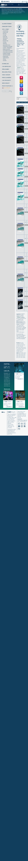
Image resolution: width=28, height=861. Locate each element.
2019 (20, 355)
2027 (20, 352)
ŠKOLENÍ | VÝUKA (6, 72)
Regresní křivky (22, 11)
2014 (22, 356)
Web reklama (10, 430)
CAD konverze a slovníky (7, 46)
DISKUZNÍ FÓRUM (6, 26)
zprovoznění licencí (6, 45)
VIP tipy (4, 59)
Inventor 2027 (4, 10)
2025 (24, 352)
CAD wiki (4, 60)
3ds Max (21, 342)
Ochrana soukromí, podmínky (12, 433)
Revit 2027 (12, 10)
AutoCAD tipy (5, 30)
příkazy (14, 12)
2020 (17, 355)
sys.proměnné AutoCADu (7, 50)
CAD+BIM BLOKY (6, 66)
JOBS (20, 401)
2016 (17, 356)
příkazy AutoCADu (6, 49)
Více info (20, 378)
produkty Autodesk (6, 53)
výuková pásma (6, 57)
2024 (17, 354)
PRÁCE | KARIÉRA (6, 77)
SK (24, 1)
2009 (24, 357)
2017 (24, 355)
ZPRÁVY (8, 401)
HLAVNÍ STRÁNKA (6, 23)
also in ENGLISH (7, 87)
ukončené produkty (6, 54)
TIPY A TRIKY (5, 29)
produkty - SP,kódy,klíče (7, 47)
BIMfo (5, 367)
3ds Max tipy (5, 37)
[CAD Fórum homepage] (4, 5)
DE (26, 2)
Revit (21, 351)
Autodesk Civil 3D (19, 350)
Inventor (18, 351)
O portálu (10, 427)
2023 (20, 354)
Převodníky (6, 12)
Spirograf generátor (14, 11)
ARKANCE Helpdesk (20, 338)
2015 (19, 356)
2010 (21, 357)
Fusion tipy (5, 36)
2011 (19, 357)
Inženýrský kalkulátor (6, 11)
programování (5, 56)
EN (26, 1)
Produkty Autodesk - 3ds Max (21, 33)
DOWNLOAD (5, 63)
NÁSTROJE (20, 374)
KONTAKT (18, 1)
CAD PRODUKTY (6, 80)
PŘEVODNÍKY (5, 69)
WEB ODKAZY (6, 83)
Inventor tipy (5, 32)
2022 (22, 354)
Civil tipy (4, 35)
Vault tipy (5, 39)
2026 (22, 352)
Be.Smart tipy (5, 40)
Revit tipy (4, 33)
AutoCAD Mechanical (22, 348)
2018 (22, 355)
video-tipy (5, 43)
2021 (24, 354)
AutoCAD (18, 343)
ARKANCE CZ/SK (21, 411)
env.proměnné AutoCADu (8, 52)
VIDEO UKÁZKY (6, 74)
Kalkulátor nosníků (19, 10)
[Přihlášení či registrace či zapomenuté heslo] (19, 5)
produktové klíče (20, 70)
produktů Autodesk (20, 53)
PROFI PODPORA (6, 86)
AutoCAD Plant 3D (20, 349)
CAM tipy (4, 42)
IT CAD (5, 366)
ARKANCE (13, 1)
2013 (24, 356)
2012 (17, 357)
